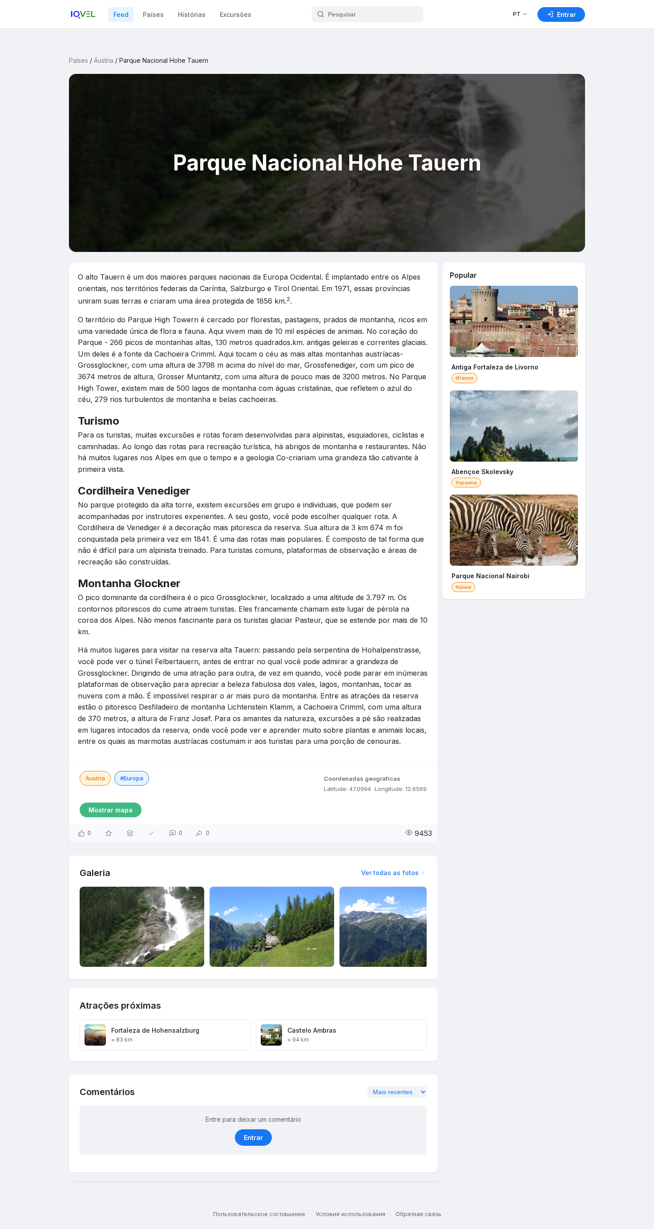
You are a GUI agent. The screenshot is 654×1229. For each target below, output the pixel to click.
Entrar (253, 1137)
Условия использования (350, 1213)
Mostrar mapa (111, 810)
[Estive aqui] (151, 833)
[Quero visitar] (108, 833)
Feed (121, 14)
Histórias (192, 14)
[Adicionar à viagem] (130, 833)
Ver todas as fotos (390, 872)
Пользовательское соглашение (259, 1213)
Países (153, 14)
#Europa (131, 778)
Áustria (103, 60)
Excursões (235, 14)
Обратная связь (418, 1213)
